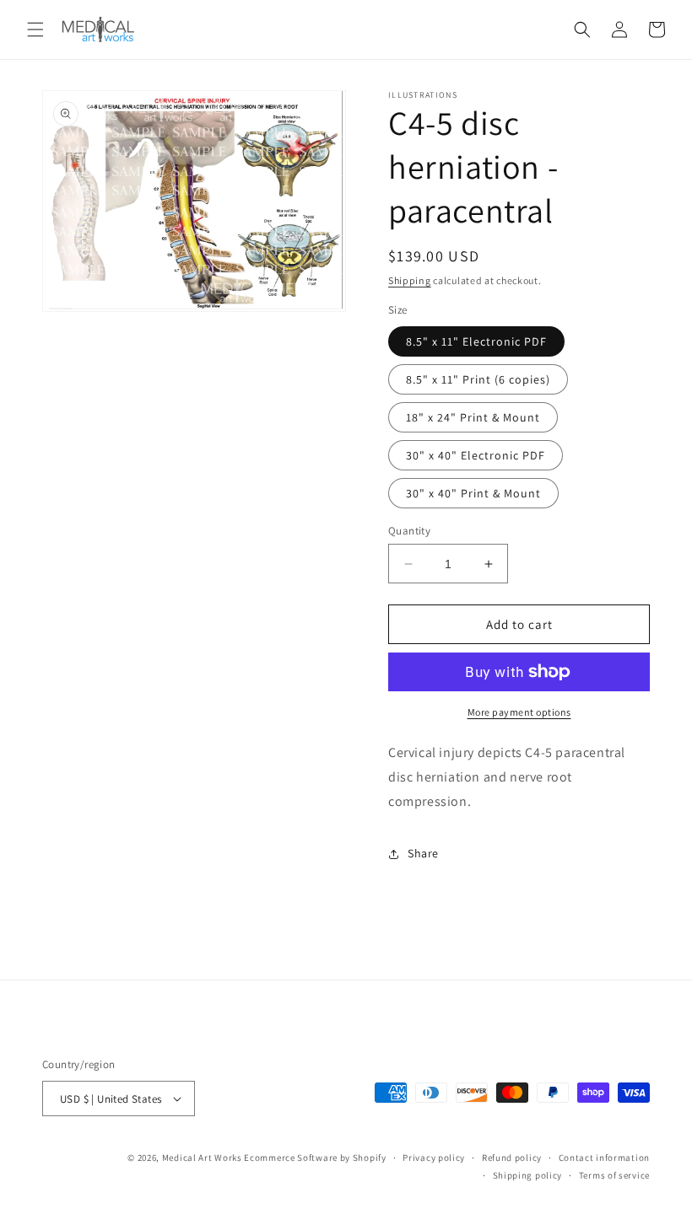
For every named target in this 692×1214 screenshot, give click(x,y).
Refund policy (512, 1157)
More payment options (519, 712)
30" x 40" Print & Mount (473, 493)
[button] (35, 29)
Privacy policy (434, 1157)
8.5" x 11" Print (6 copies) (478, 379)
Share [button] (423, 853)
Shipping (409, 280)
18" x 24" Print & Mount (473, 417)
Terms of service (614, 1175)
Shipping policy (528, 1175)
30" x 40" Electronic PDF (475, 455)
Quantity (409, 531)
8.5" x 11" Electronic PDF (476, 341)
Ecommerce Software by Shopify (315, 1157)
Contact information (604, 1157)
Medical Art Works (202, 1157)
